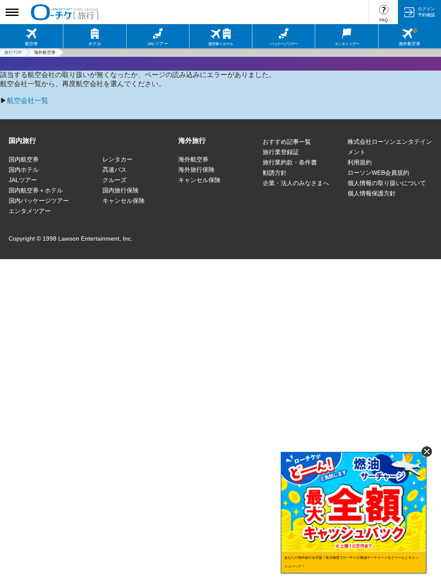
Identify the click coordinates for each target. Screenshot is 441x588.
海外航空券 (193, 159)
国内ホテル (24, 169)
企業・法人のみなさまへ (296, 182)
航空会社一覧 (27, 100)
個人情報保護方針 (372, 193)
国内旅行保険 (120, 190)
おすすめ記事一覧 (287, 141)
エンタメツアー (30, 210)
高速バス (114, 169)
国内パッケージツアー (39, 200)
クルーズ (114, 179)
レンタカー (117, 159)
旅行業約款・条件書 (290, 162)
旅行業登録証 (281, 152)
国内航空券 (24, 159)
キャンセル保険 (123, 200)
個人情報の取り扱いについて (387, 182)
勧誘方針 (275, 172)
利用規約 (360, 162)
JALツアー (23, 179)
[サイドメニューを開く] (12, 12)
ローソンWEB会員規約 (378, 172)
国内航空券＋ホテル (36, 190)
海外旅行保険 (196, 169)
